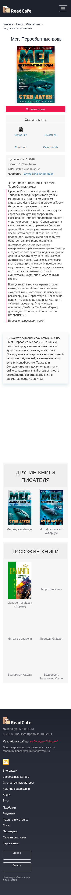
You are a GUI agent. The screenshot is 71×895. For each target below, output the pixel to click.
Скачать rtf (20, 146)
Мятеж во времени (20, 638)
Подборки (9, 807)
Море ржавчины (51, 589)
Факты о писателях (15, 819)
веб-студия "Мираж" (44, 741)
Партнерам (10, 831)
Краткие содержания (16, 788)
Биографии (10, 770)
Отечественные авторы (18, 782)
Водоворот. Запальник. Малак (51, 676)
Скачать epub (50, 146)
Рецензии (9, 813)
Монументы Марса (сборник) (19, 604)
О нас (6, 825)
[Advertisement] (35, 423)
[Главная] (17, 8)
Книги (6, 794)
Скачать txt (50, 134)
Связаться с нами (14, 837)
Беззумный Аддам (20, 674)
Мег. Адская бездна (20, 529)
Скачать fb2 (20, 134)
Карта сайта (11, 843)
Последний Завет (51, 638)
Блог (6, 800)
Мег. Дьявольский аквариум (51, 531)
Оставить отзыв (35, 109)
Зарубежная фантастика (38, 174)
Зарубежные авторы (16, 776)
